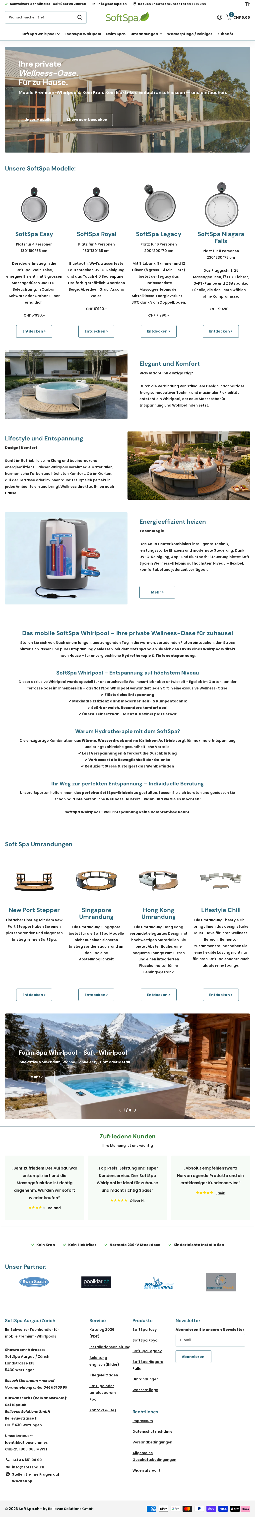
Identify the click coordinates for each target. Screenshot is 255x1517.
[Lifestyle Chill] (221, 880)
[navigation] (120, 1110)
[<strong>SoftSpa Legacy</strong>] (158, 204)
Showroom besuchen (87, 119)
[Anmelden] (219, 17)
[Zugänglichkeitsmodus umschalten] (247, 4)
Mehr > (157, 592)
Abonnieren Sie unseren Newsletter (210, 1329)
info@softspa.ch (28, 1467)
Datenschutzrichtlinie (152, 1431)
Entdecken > (34, 331)
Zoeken (80, 17)
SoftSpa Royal (145, 1340)
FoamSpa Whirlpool (82, 33)
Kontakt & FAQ (102, 1410)
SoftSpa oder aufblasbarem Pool (102, 1392)
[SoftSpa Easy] (34, 204)
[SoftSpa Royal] (96, 204)
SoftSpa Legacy (147, 1350)
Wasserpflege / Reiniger (189, 33)
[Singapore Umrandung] (96, 880)
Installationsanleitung (109, 1347)
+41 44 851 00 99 (27, 1459)
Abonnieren (193, 1356)
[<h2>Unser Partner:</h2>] (34, 1282)
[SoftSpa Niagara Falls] (221, 204)
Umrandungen (145, 1379)
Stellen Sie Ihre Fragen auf (35, 1478)
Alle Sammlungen (40, 34)
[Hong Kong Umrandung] (158, 880)
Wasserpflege (145, 1389)
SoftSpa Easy (144, 1329)
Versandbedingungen (152, 1442)
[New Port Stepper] (34, 880)
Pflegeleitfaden (103, 1375)
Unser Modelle (38, 119)
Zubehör (225, 33)
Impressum (142, 1420)
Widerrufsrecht (146, 1470)
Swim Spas (116, 33)
